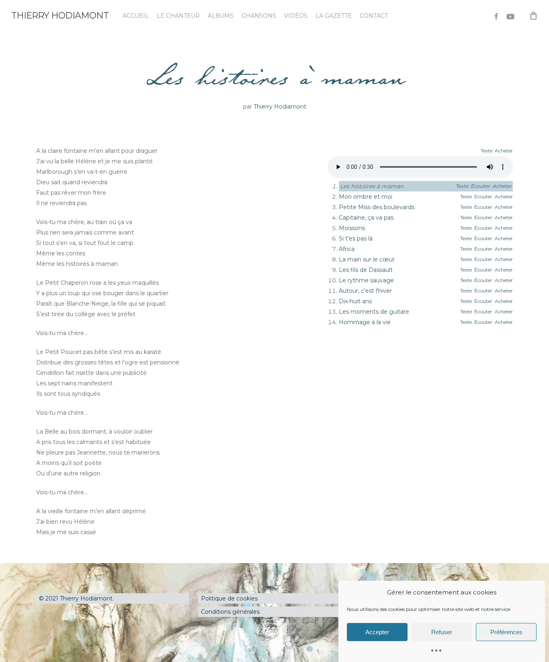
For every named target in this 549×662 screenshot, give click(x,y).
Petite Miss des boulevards (376, 207)
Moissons (352, 228)
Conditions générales (230, 611)
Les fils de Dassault (366, 269)
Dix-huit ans (355, 301)
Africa (346, 249)
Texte (486, 151)
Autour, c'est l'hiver (365, 290)
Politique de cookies (229, 598)
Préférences (506, 632)
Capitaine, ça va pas (366, 217)
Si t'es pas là (356, 238)
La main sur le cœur (367, 259)
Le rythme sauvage (366, 280)
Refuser (441, 632)
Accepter (377, 632)
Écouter (480, 186)
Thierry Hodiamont (60, 15)
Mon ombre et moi (365, 196)
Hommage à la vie (365, 322)
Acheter (504, 151)
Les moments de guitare (374, 311)
